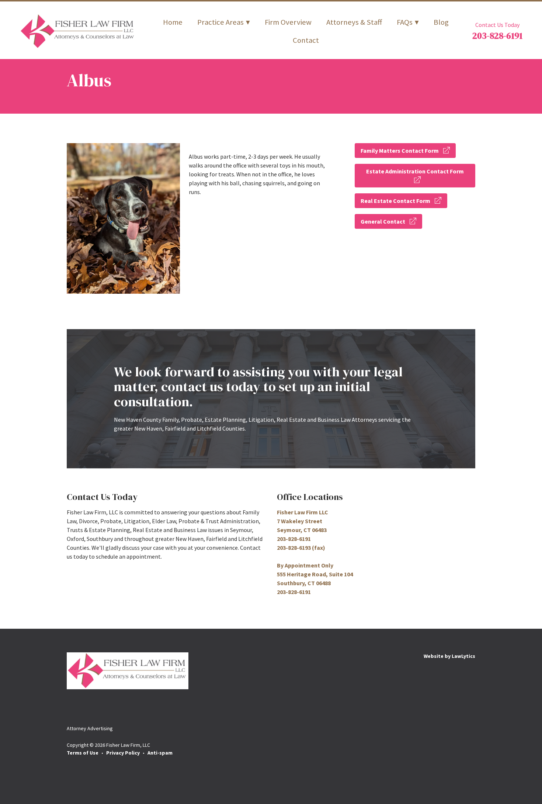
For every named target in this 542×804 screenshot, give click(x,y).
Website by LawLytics (449, 656)
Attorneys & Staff (354, 22)
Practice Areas (220, 22)
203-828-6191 (497, 36)
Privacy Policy (123, 752)
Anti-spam (160, 752)
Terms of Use (82, 752)
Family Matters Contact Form (400, 150)
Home (173, 22)
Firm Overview (288, 22)
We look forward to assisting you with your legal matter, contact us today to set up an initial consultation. (258, 387)
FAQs (405, 22)
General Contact (383, 221)
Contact (306, 40)
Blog (441, 22)
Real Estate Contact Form (395, 200)
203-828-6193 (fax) (301, 547)
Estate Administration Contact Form (415, 171)
